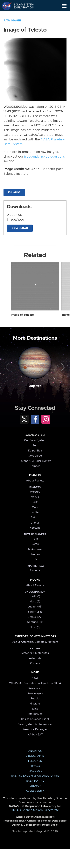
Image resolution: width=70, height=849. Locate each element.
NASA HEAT (35, 734)
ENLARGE (14, 192)
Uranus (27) (35, 617)
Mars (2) (35, 601)
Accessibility (35, 791)
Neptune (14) (35, 622)
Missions (35, 703)
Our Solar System (35, 440)
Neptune (35, 527)
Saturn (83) (35, 611)
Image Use (35, 771)
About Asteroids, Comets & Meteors (35, 642)
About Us (35, 751)
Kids (35, 709)
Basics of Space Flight (35, 719)
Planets (35, 475)
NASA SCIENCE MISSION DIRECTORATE (35, 776)
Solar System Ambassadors (35, 724)
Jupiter (35, 386)
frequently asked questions (44, 156)
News (35, 678)
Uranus (35, 522)
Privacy (35, 766)
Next (62, 367)
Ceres (35, 544)
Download (20, 228)
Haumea (35, 554)
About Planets (35, 480)
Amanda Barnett (44, 817)
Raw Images (12, 20)
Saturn (35, 517)
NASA (5, 5)
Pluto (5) (35, 627)
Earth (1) (35, 596)
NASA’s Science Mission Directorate (34, 810)
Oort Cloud (35, 455)
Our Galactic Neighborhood (21, 14)
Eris (35, 559)
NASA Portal (35, 781)
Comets (35, 663)
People (35, 698)
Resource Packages (35, 729)
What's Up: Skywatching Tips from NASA (35, 683)
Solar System (35, 435)
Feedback (35, 761)
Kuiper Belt (35, 450)
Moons (35, 579)
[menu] (64, 6)
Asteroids (35, 658)
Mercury (35, 491)
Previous (7, 367)
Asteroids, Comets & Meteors (35, 636)
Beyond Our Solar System (35, 461)
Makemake (35, 549)
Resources (35, 688)
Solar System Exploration (21, 5)
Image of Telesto (22, 315)
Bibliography (35, 756)
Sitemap (35, 786)
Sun (35, 445)
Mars (35, 507)
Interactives (35, 714)
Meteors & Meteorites (35, 653)
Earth (35, 502)
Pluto (35, 539)
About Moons (35, 585)
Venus (35, 497)
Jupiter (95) (35, 606)
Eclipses (35, 466)
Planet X (35, 570)
